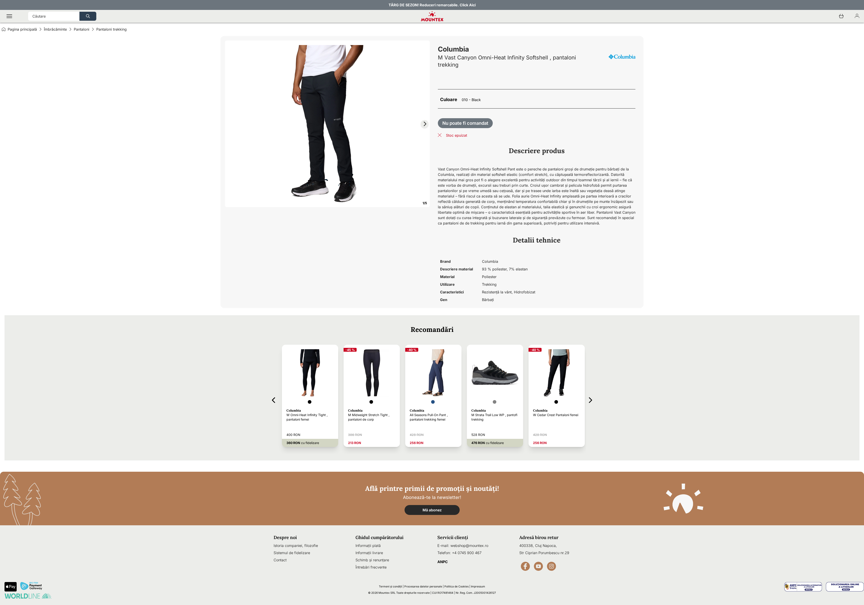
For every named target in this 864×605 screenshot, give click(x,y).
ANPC (442, 562)
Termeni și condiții (390, 586)
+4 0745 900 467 (467, 553)
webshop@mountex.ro (469, 545)
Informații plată (368, 545)
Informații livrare (369, 553)
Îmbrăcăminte (55, 29)
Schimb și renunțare (372, 560)
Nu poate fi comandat (465, 123)
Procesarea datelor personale (423, 586)
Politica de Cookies (456, 586)
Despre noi (285, 537)
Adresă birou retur (538, 537)
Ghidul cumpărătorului (379, 537)
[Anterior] (273, 399)
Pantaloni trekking (111, 29)
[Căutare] (87, 16)
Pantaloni (81, 29)
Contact (280, 560)
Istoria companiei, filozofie (296, 545)
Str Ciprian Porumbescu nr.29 (544, 553)
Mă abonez (432, 510)
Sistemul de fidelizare (292, 553)
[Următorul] (590, 399)
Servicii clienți (452, 537)
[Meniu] (9, 16)
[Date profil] (857, 16)
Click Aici (468, 5)
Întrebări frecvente (371, 567)
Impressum (478, 586)
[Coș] (841, 16)
